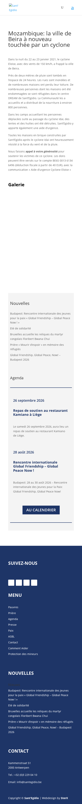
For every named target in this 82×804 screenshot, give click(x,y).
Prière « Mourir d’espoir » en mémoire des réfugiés (40, 722)
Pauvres (13, 607)
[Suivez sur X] (19, 583)
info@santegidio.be (29, 782)
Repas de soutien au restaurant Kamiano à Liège (40, 412)
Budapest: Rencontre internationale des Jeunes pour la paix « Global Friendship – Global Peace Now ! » (40, 318)
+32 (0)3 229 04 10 (25, 775)
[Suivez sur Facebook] (11, 583)
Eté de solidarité (20, 328)
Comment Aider (18, 648)
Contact (13, 642)
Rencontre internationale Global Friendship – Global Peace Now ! (35, 466)
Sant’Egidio (31, 798)
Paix (10, 630)
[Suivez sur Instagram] (26, 583)
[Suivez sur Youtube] (34, 583)
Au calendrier (41, 509)
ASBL (11, 636)
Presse (12, 624)
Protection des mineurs (23, 654)
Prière (12, 613)
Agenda (13, 619)
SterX (64, 798)
